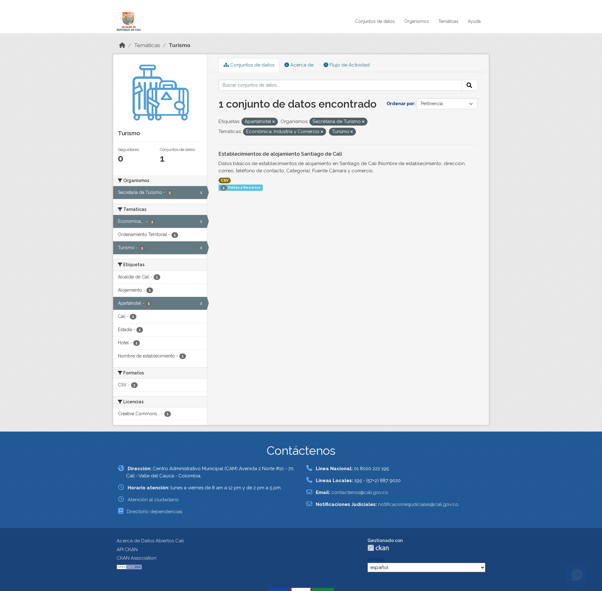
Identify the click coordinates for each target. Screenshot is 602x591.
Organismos (416, 21)
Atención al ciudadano (153, 499)
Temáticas (448, 21)
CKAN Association (136, 558)
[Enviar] (469, 85)
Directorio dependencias (154, 511)
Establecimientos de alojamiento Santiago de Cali (280, 154)
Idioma (375, 559)
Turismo (179, 45)
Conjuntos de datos (375, 21)
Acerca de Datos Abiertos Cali (150, 541)
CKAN (378, 548)
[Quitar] (273, 122)
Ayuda (474, 21)
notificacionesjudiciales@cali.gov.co (418, 504)
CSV (225, 180)
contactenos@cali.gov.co (359, 492)
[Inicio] (122, 45)
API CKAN (127, 549)
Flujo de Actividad (349, 65)
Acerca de (301, 65)
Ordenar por (400, 103)
